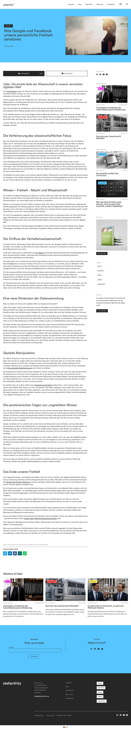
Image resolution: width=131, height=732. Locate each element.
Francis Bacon (11, 91)
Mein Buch (88, 4)
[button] (5, 553)
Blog (79, 4)
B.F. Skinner (39, 253)
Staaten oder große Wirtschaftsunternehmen (40, 518)
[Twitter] (95, 649)
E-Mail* (11, 647)
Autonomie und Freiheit (43, 385)
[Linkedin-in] (91, 649)
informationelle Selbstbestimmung (19, 368)
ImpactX (71, 4)
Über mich (100, 4)
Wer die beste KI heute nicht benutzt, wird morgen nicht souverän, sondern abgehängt (109, 204)
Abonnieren (34, 656)
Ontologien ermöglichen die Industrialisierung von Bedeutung (110, 109)
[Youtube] (98, 649)
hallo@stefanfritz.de (41, 696)
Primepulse (111, 4)
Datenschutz (39, 715)
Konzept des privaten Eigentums (18, 482)
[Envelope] (102, 649)
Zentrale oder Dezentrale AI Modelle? (62, 606)
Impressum (51, 715)
